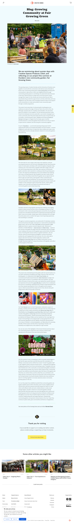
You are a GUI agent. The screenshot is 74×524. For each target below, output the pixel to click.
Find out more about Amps (37, 437)
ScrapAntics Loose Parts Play (25, 239)
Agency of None (41, 520)
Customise (7, 519)
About (3, 498)
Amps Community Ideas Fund (30, 501)
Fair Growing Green (43, 90)
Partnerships (5, 504)
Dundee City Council (71, 503)
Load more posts (38, 484)
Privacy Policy (47, 520)
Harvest (26, 307)
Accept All (23, 519)
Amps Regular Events (29, 498)
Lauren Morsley (37, 283)
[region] (15, 514)
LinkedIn (52, 500)
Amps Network (27, 495)
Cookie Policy (52, 520)
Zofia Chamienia (43, 277)
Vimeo (52, 507)
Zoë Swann (38, 224)
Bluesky (52, 498)
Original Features (15, 495)
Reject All (15, 519)
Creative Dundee (37, 2)
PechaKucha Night (15, 501)
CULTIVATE (13, 504)
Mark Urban (46, 227)
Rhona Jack (44, 310)
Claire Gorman (37, 227)
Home (3, 495)
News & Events (14, 498)
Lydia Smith (15, 64)
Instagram (52, 504)
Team (3, 501)
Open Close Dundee (41, 276)
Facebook (52, 502)
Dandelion (26, 126)
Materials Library (28, 507)
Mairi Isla (49, 310)
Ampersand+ (27, 504)
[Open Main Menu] (71, 2)
